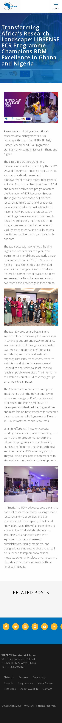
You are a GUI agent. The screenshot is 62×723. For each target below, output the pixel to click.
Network (9, 677)
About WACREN (29, 689)
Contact (47, 689)
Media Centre (45, 683)
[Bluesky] (54, 626)
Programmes (25, 683)
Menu (56, 8)
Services (23, 677)
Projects (8, 683)
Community (39, 677)
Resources (10, 689)
